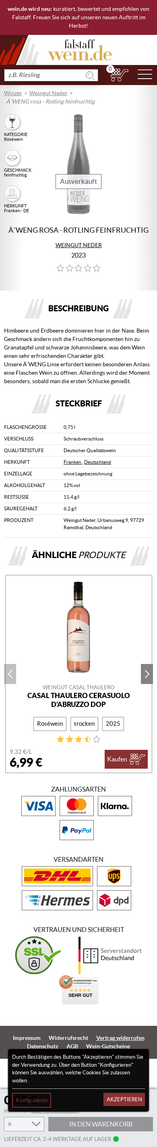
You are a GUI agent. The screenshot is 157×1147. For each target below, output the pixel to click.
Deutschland (97, 462)
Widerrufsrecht (68, 1038)
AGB (72, 1046)
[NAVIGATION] (145, 75)
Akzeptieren (124, 1099)
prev (10, 674)
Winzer (13, 93)
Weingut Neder (48, 93)
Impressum (27, 1038)
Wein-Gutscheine (108, 1046)
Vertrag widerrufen (120, 1038)
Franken (73, 462)
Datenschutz (42, 1046)
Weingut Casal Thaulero (78, 687)
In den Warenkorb (100, 1124)
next (147, 674)
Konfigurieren (32, 1100)
